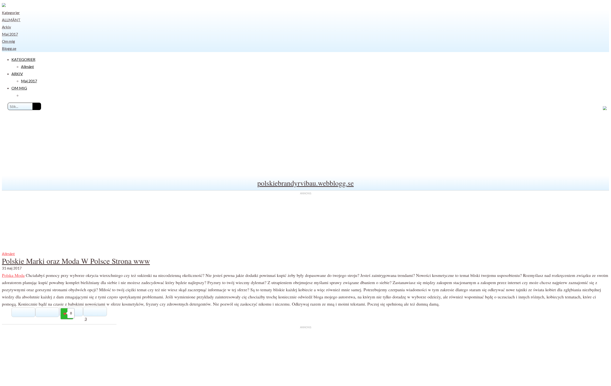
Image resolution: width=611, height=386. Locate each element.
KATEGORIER (23, 59)
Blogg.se (9, 48)
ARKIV (17, 73)
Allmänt (11, 19)
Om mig (8, 41)
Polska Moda (13, 275)
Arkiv (6, 27)
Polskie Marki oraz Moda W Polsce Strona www (76, 261)
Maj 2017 (10, 34)
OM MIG (19, 88)
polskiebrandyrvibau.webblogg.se (305, 183)
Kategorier (11, 12)
